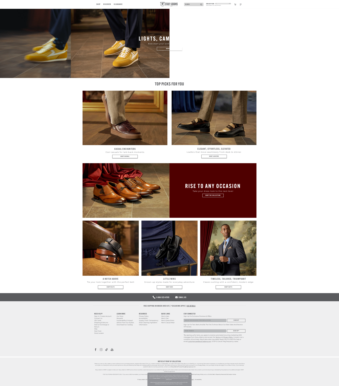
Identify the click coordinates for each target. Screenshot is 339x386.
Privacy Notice (156, 378)
